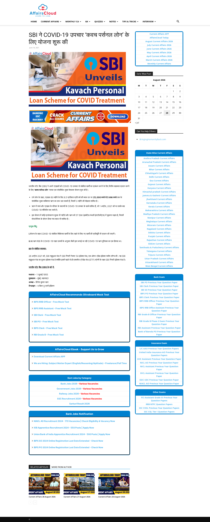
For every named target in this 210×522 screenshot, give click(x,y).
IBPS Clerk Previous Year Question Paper (159, 297)
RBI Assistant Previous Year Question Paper (159, 327)
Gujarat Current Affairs (159, 184)
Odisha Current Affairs (159, 232)
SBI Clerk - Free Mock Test (47, 315)
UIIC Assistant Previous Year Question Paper (159, 359)
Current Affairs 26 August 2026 (111, 497)
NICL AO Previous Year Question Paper (159, 362)
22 (173, 107)
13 (160, 102)
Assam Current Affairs (159, 165)
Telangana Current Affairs (159, 251)
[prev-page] (30, 502)
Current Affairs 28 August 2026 (42, 497)
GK (86, 21)
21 (167, 107)
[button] (177, 21)
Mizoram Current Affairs (159, 225)
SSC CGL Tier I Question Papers (159, 411)
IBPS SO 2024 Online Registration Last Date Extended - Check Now (68, 440)
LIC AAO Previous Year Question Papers (159, 348)
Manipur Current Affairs (159, 217)
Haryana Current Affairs (159, 188)
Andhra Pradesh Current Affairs (159, 158)
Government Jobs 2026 (79, 388)
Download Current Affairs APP (49, 356)
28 (167, 113)
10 (139, 102)
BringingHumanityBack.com (153, 139)
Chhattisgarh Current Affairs (159, 173)
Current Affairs (50, 21)
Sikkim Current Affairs (159, 243)
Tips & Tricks (129, 21)
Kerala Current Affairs (159, 206)
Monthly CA (72, 21)
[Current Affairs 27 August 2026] (79, 483)
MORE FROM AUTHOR (62, 467)
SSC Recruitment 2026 (79, 398)
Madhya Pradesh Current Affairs (159, 214)
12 (153, 102)
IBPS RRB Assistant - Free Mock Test (52, 308)
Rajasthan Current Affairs (159, 240)
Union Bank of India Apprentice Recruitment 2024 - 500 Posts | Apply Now (72, 434)
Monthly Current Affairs (159, 63)
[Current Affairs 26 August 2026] (114, 483)
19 (153, 107)
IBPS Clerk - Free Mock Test (48, 328)
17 (139, 107)
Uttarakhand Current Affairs (159, 262)
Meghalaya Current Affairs (159, 221)
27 (160, 113)
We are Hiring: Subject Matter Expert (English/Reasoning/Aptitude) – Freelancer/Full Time (80, 363)
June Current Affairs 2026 (159, 48)
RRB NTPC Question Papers (159, 404)
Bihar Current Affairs (159, 169)
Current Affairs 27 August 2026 (77, 497)
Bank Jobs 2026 (79, 383)
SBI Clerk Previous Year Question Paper (159, 286)
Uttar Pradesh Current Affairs (159, 258)
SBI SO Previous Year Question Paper (159, 289)
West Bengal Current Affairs (159, 266)
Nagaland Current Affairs (159, 229)
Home (34, 21)
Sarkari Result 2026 (79, 403)
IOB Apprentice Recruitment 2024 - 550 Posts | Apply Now (64, 427)
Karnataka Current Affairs (159, 203)
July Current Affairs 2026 (159, 45)
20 (160, 107)
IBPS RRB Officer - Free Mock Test (51, 301)
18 (146, 107)
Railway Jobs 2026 (79, 393)
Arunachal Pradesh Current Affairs (159, 162)
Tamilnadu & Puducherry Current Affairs (159, 247)
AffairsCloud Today (159, 37)
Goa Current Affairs (159, 180)
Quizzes (98, 21)
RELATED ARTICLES (39, 467)
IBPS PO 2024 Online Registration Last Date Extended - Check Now (68, 447)
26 (153, 113)
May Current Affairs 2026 (159, 52)
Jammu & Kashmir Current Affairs (159, 195)
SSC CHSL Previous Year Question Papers (159, 408)
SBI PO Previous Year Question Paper (159, 282)
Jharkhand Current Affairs (159, 199)
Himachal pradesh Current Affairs (159, 191)
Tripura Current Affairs (159, 255)
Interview (148, 21)
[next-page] (35, 502)
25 (146, 113)
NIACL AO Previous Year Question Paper (159, 383)
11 (146, 102)
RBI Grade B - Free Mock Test (49, 334)
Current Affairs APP (159, 34)
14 (167, 102)
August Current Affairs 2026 (159, 41)
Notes (112, 21)
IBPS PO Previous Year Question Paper (159, 293)
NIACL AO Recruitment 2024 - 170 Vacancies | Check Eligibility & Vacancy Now (74, 421)
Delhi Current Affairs (159, 177)
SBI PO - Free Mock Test (46, 321)
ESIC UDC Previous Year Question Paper (159, 379)
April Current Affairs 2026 (159, 56)
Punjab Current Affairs (159, 236)
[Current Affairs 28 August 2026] (45, 483)
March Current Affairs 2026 (159, 60)
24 (139, 113)
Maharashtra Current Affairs (159, 210)
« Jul (137, 122)
